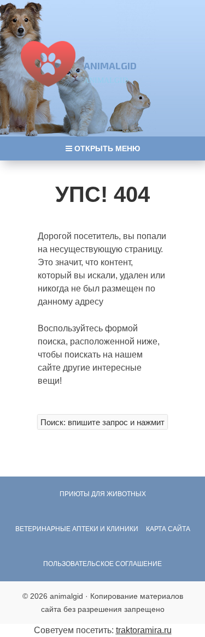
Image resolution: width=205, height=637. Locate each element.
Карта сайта (168, 529)
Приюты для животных (103, 494)
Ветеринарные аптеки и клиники (76, 529)
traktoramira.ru (144, 630)
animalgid (110, 65)
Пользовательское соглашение (102, 564)
